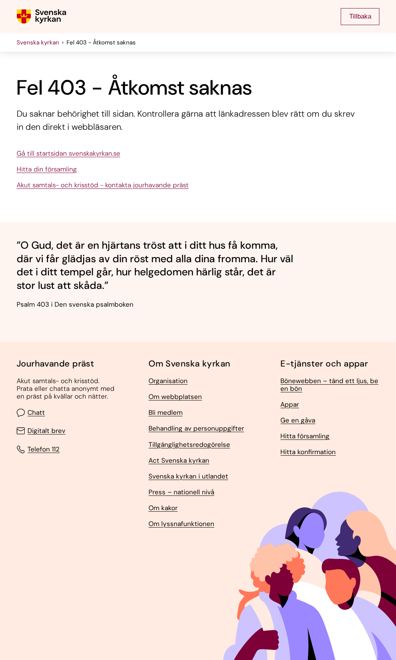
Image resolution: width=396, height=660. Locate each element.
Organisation (168, 381)
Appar (289, 405)
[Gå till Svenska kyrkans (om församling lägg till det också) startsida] (41, 16)
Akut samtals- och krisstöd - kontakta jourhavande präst (103, 185)
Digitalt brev (46, 431)
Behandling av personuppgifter (196, 429)
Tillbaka (360, 16)
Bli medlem (165, 413)
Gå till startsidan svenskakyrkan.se (68, 154)
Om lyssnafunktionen (181, 524)
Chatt (36, 413)
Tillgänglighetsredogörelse (189, 445)
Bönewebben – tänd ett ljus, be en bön (329, 384)
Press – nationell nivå (181, 492)
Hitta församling (304, 436)
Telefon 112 (43, 449)
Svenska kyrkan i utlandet (188, 476)
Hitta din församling (47, 169)
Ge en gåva (297, 420)
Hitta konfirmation (308, 452)
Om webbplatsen (175, 397)
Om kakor (163, 508)
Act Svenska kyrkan (178, 461)
